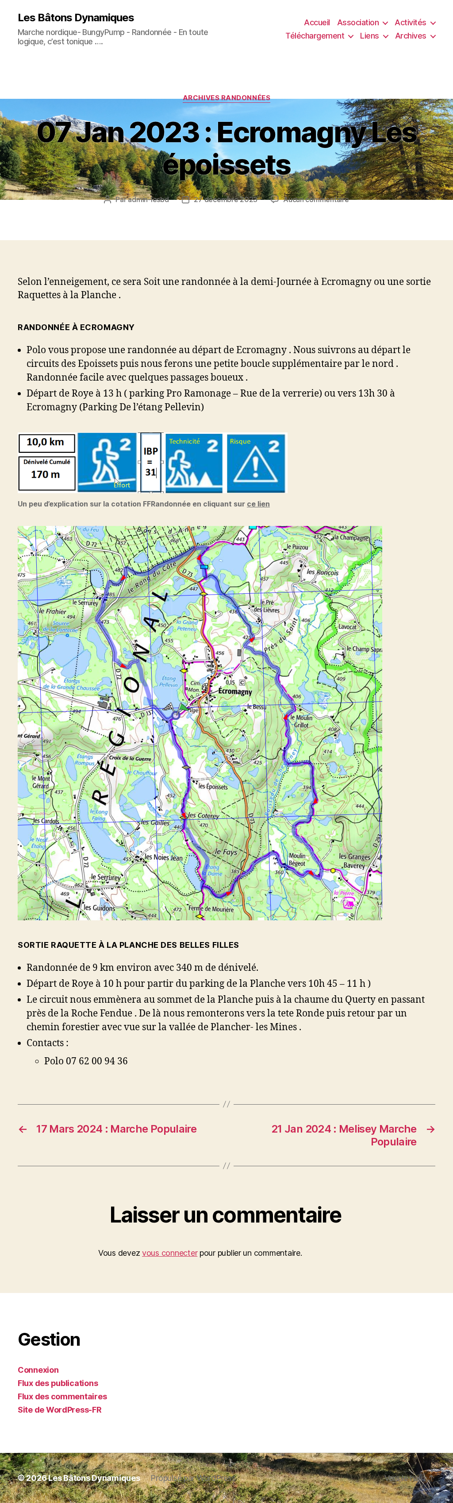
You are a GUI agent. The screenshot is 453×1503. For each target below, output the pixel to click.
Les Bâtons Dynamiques (76, 17)
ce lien (258, 503)
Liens (369, 35)
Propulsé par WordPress (192, 1478)
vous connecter (169, 1253)
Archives (410, 35)
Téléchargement (314, 35)
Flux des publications (58, 1383)
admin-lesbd (148, 199)
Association (358, 22)
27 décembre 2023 (225, 199)
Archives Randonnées (226, 98)
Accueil (317, 22)
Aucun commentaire (316, 199)
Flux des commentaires (62, 1396)
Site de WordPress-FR (60, 1409)
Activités (410, 22)
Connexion (38, 1370)
